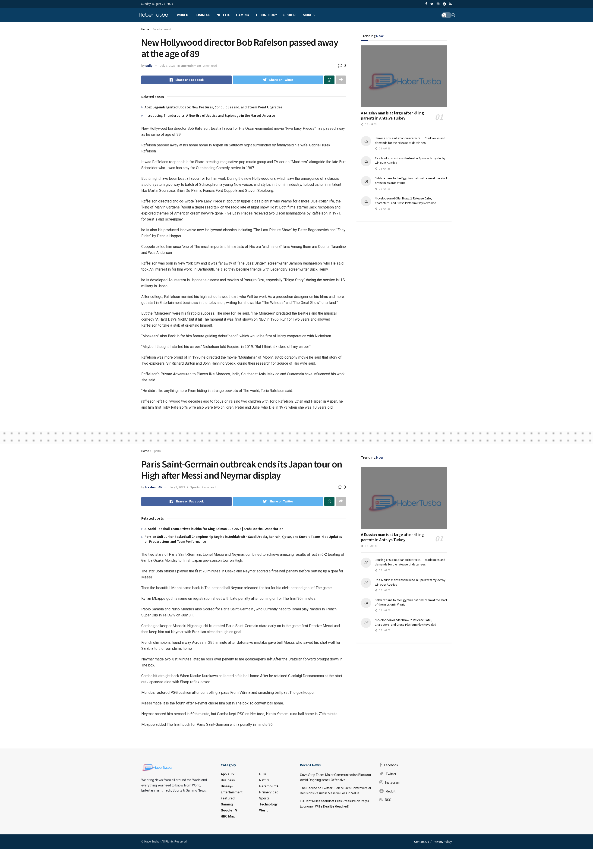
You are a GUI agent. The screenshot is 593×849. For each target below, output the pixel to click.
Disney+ (227, 786)
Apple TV (227, 774)
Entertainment (162, 29)
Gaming (242, 15)
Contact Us (421, 841)
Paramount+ (268, 786)
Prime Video (268, 792)
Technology (266, 15)
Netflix (223, 15)
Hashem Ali (153, 487)
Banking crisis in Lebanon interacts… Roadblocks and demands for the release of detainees (410, 140)
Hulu (262, 774)
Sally (148, 65)
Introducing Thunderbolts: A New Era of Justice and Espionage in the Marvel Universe (210, 115)
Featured (228, 798)
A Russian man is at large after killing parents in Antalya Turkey (392, 115)
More (307, 15)
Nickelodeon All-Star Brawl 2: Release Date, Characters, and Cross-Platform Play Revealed (405, 200)
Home (145, 29)
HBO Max (228, 816)
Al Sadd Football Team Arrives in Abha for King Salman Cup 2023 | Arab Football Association (214, 529)
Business (202, 15)
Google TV (229, 810)
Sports (289, 15)
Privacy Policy (443, 841)
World (182, 15)
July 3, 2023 (167, 65)
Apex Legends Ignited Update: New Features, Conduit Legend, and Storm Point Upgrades (213, 107)
